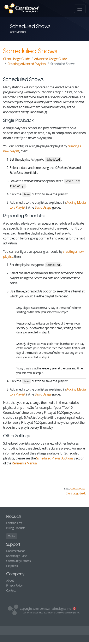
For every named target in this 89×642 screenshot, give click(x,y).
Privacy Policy (14, 585)
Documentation (15, 551)
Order (11, 536)
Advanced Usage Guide (50, 59)
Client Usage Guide (16, 59)
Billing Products (15, 528)
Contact (11, 590)
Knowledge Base (16, 556)
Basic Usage (43, 207)
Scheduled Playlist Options (54, 458)
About (10, 580)
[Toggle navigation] (80, 9)
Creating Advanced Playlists (26, 63)
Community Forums (18, 561)
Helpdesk (12, 566)
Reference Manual (24, 463)
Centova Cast (14, 523)
